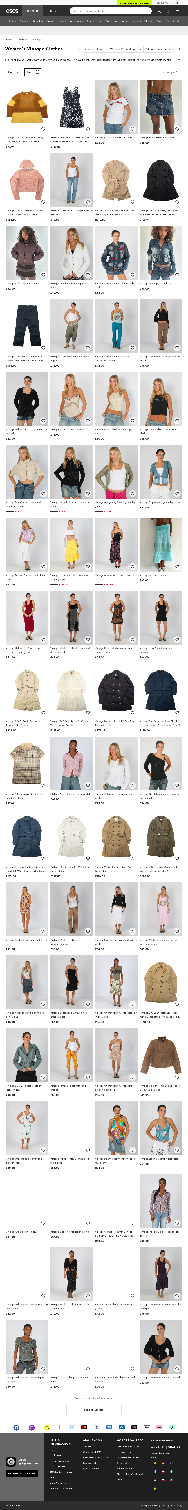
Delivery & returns (59, 1460)
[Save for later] (43, 129)
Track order (56, 1455)
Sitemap (54, 1477)
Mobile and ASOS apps (129, 1446)
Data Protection (58, 1482)
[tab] (12, 21)
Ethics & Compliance (61, 1488)
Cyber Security (91, 1468)
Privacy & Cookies (149, 1505)
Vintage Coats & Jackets (126, 49)
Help (52, 1449)
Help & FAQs (162, 2)
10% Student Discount (61, 1471)
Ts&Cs (164, 1505)
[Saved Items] (168, 10)
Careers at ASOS (92, 1452)
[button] (155, 1463)
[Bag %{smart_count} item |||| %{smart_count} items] (177, 10)
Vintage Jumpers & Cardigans (165, 49)
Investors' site (90, 1463)
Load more (94, 1410)
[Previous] (79, 49)
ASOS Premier (57, 1466)
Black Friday (123, 1463)
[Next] (179, 49)
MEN (53, 11)
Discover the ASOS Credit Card (130, 1476)
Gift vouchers (124, 1452)
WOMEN (32, 11)
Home (9, 39)
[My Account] (159, 10)
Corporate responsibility (96, 1457)
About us (88, 1446)
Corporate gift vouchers (129, 1457)
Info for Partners (125, 1468)
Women (23, 39)
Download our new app (134, 2)
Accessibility (176, 1505)
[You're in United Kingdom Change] (177, 2)
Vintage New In (95, 49)
